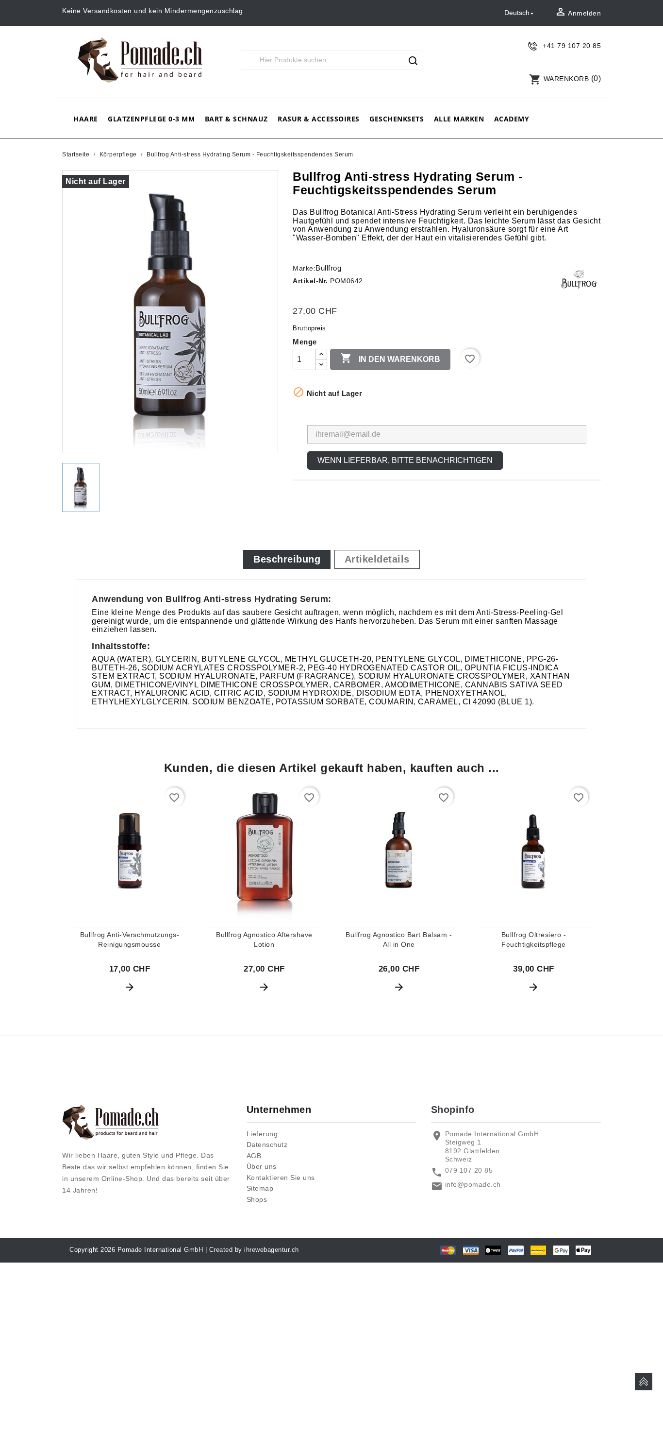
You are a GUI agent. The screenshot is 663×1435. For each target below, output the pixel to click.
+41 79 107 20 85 (572, 46)
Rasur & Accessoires (319, 118)
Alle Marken (459, 118)
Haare (85, 118)
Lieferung (262, 1134)
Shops (257, 1199)
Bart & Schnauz (236, 118)
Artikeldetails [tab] (377, 559)
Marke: (304, 268)
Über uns (262, 1166)
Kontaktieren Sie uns (281, 1177)
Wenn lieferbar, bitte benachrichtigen (405, 460)
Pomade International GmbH (160, 1249)
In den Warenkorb (390, 358)
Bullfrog (328, 268)
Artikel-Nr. (310, 281)
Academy (512, 118)
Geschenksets (396, 118)
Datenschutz (267, 1144)
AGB (254, 1156)
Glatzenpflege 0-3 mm (151, 118)
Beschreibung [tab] (286, 559)
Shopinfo (453, 1109)
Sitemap (260, 1188)
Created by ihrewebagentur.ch (254, 1249)
